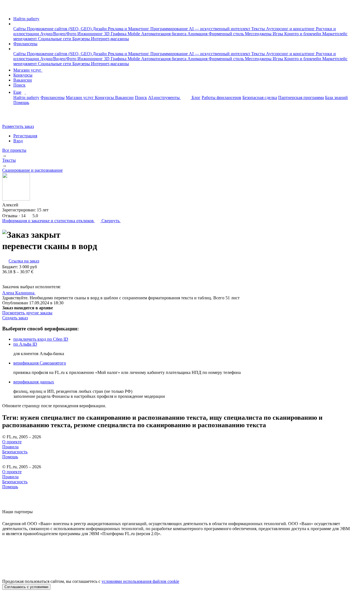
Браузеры (81, 38)
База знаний (336, 97)
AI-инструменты (164, 97)
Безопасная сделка (259, 97)
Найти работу (26, 18)
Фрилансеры (25, 43)
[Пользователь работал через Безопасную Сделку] (23, 205)
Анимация (198, 33)
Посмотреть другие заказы (27, 312)
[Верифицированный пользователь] (41, 292)
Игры (278, 33)
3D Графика (116, 33)
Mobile (134, 33)
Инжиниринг (90, 33)
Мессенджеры (259, 33)
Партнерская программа (301, 97)
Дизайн (100, 28)
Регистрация (25, 135)
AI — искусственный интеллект (220, 28)
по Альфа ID (25, 344)
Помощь (21, 102)
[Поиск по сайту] (17, 117)
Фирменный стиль (227, 33)
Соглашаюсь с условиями (26, 587)
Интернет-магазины (110, 38)
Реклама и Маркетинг (129, 28)
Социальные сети (55, 38)
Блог (196, 97)
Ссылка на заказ (24, 261)
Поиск (19, 85)
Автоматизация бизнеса (164, 33)
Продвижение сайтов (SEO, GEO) (60, 28)
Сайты (20, 28)
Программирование (169, 28)
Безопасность (14, 451)
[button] (15, 23)
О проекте (12, 441)
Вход (18, 140)
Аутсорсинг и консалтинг (291, 28)
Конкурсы (22, 75)
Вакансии (22, 80)
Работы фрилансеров (221, 97)
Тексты (258, 28)
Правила (10, 446)
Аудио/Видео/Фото (58, 33)
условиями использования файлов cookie (140, 581)
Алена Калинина (19, 292)
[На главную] (7, 9)
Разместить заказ (18, 126)
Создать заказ (15, 317)
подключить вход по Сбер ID (40, 339)
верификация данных (33, 382)
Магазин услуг (27, 70)
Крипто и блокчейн (303, 33)
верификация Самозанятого (39, 363)
